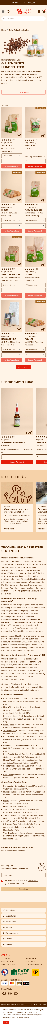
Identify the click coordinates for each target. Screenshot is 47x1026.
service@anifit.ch (32, 961)
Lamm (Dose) (8, 724)
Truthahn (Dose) (10, 730)
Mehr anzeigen (24, 367)
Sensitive (7, 809)
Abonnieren (23, 889)
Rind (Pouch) (8, 754)
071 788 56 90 (31, 958)
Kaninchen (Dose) (10, 716)
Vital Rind (7, 833)
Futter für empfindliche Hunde (13, 850)
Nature (6, 791)
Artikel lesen (9, 528)
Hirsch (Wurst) (9, 760)
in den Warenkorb (35, 166)
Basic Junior (8, 786)
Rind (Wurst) (8, 774)
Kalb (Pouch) (8, 736)
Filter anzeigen (24, 92)
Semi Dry (7, 821)
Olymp (6, 800)
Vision (6, 815)
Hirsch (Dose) (9, 707)
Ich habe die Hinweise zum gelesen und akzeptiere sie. (21, 882)
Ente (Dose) (8, 698)
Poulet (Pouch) (9, 745)
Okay (6, 1022)
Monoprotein (41, 108)
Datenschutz (33, 880)
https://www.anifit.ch (33, 964)
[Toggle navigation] (3, 11)
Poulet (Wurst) (9, 765)
